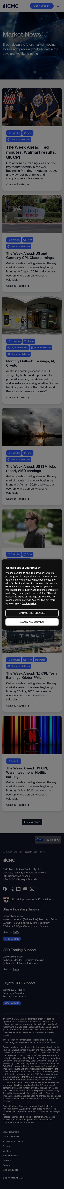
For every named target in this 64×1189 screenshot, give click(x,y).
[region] (32, 594)
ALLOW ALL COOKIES (32, 622)
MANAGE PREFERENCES (32, 613)
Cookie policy (29, 603)
